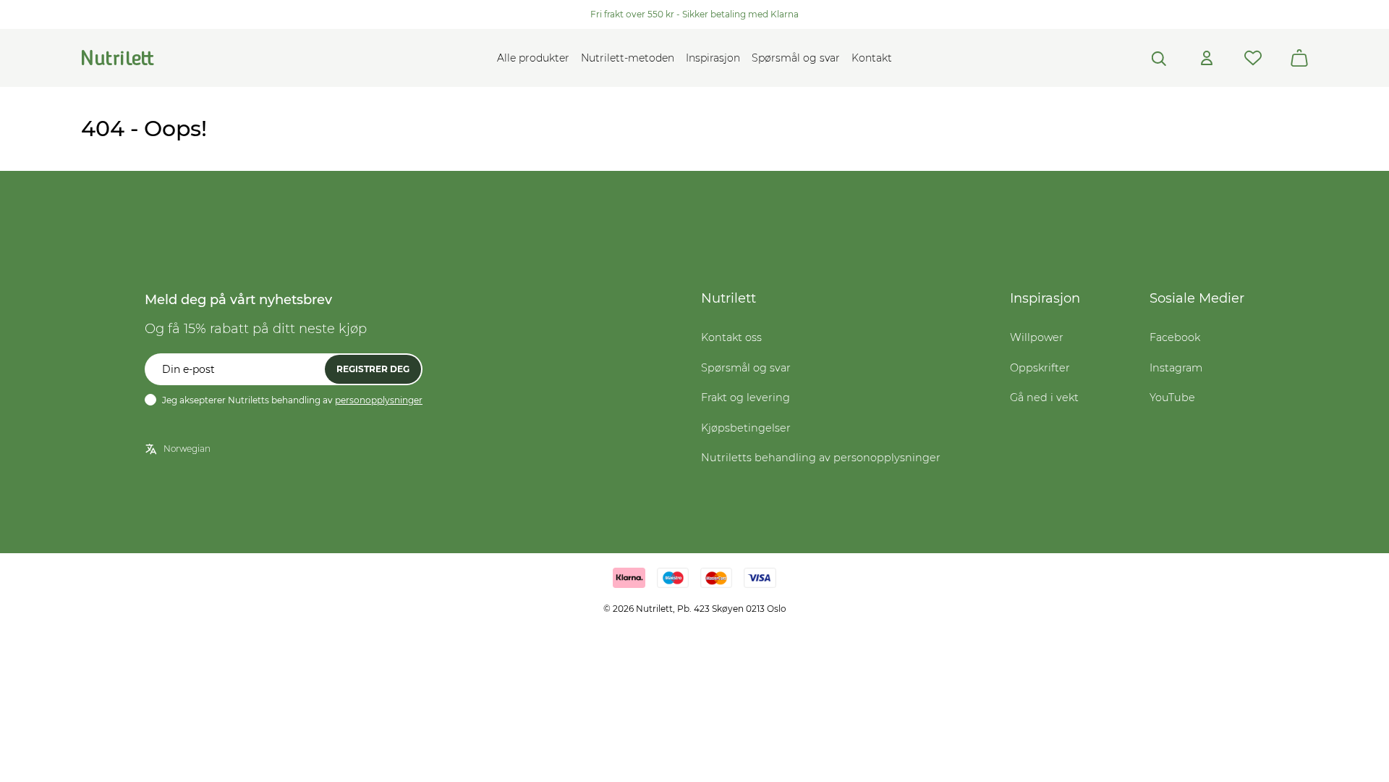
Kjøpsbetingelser (746, 427)
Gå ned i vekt (1044, 397)
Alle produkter (533, 57)
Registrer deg (372, 368)
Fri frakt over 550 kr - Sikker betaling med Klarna (694, 14)
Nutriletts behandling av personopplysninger (820, 457)
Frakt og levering (745, 397)
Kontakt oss (731, 337)
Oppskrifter (1040, 367)
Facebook (1175, 337)
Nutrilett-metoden (627, 57)
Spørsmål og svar (796, 57)
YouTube (1172, 397)
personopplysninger (378, 400)
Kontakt (871, 57)
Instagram (1176, 367)
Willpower (1036, 337)
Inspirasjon (713, 57)
